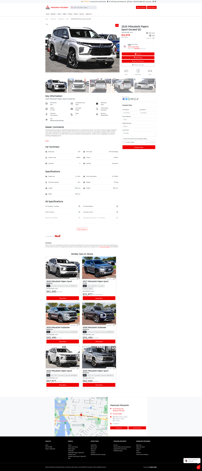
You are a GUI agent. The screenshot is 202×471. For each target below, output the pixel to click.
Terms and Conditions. (104, 246)
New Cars (53, 19)
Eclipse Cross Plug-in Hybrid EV (77, 456)
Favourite (148, 38)
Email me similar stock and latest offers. (135, 138)
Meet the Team (140, 447)
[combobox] (83, 7)
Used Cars (94, 445)
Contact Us (119, 428)
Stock (59, 14)
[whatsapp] (129, 99)
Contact (138, 452)
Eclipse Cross (72, 454)
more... (47, 140)
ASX (69, 458)
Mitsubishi (61, 19)
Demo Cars (94, 447)
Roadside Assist (118, 450)
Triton (69, 445)
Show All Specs (82, 229)
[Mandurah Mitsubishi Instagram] (155, 1)
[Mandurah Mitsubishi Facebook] (153, 1)
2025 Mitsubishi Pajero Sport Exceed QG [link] (81, 19)
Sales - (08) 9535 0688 (136, 1)
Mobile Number (127, 123)
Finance (70, 14)
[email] (132, 99)
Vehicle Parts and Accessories (122, 447)
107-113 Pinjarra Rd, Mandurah (117, 1)
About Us (88, 14)
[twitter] (126, 99)
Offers (65, 14)
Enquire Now (138, 147)
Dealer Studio (153, 467)
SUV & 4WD (48, 447)
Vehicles (53, 14)
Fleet (137, 450)
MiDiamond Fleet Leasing (98, 454)
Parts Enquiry (152, 7)
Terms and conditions (142, 454)
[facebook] (123, 99)
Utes (46, 445)
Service (81, 14)
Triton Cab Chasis (73, 447)
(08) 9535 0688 (117, 413)
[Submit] (72, 7)
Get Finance (139, 57)
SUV (67, 19)
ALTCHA (152, 142)
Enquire (139, 54)
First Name (125, 109)
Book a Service (141, 7)
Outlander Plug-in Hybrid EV (76, 452)
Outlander (71, 450)
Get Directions (137, 428)
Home (47, 14)
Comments (125, 130)
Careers (138, 448)
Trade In (76, 14)
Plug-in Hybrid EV (50, 448)
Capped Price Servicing (120, 448)
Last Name (143, 109)
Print (153, 35)
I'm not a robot (130, 142)
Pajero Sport (71, 448)
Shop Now (62, 298)
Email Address (126, 116)
